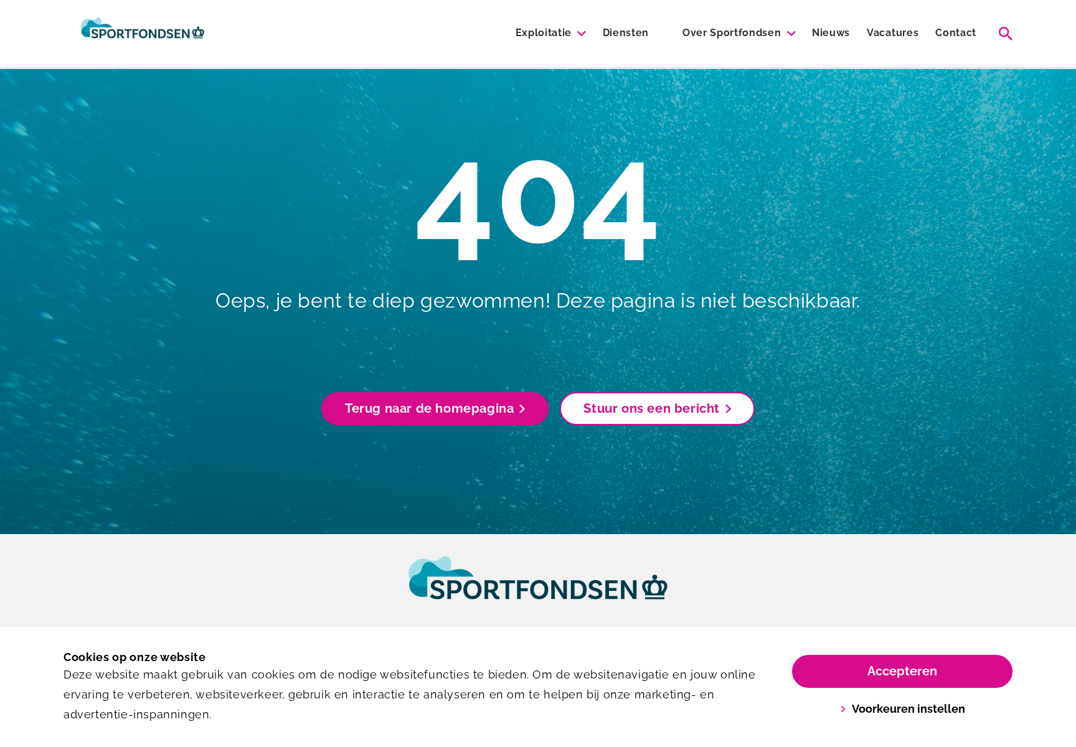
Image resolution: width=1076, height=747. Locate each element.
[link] (538, 589)
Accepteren (902, 671)
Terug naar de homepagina (429, 408)
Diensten (626, 33)
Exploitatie (544, 33)
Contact (955, 33)
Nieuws (831, 33)
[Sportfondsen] (143, 33)
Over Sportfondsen (731, 33)
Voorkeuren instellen (908, 708)
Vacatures (892, 33)
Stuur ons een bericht (651, 408)
